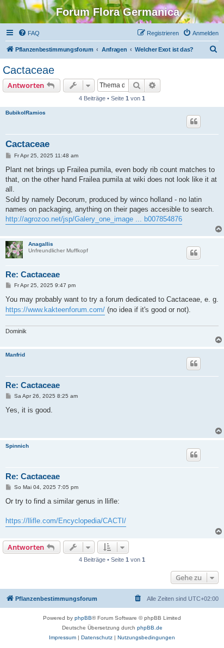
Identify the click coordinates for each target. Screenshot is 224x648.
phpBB (83, 618)
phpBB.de (150, 628)
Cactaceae (28, 70)
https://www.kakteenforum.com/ (55, 310)
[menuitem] (29, 33)
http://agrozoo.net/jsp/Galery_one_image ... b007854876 (93, 219)
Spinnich (17, 446)
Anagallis (40, 244)
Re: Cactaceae (32, 274)
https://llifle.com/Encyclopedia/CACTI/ (65, 521)
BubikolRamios (25, 113)
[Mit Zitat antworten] (193, 121)
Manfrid (15, 355)
